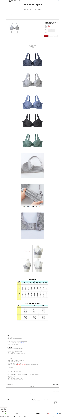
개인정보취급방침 (56, 401)
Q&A (28, 9)
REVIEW (36, 9)
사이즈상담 (31, 9)
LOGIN (7, 0)
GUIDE (55, 400)
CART (12, 0)
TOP (54, 403)
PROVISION (55, 402)
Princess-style (32, 5)
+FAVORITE (39, 9)
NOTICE (25, 9)
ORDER (15, 0)
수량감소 (50, 32)
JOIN (9, 0)
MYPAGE (18, 0)
